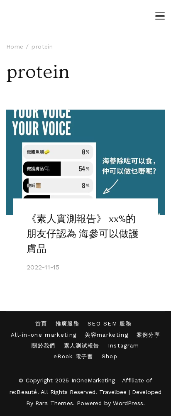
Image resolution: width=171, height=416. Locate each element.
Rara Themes (54, 403)
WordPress (128, 403)
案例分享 (148, 335)
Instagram (123, 345)
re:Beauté (23, 392)
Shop (109, 356)
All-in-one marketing (43, 335)
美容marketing (106, 335)
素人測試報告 (82, 345)
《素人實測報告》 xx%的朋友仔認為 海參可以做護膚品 (83, 233)
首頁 (41, 323)
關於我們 (43, 345)
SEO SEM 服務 (110, 323)
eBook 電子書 (73, 356)
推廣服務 (67, 323)
